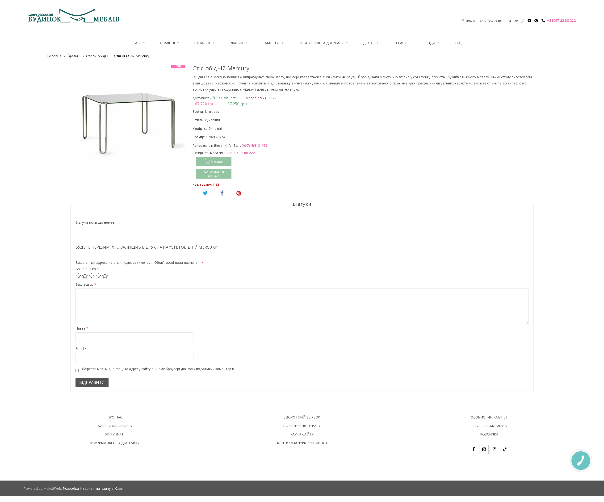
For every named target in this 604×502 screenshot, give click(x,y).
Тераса (400, 43)
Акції (458, 43)
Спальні (167, 43)
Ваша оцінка (87, 269)
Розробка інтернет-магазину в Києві (93, 488)
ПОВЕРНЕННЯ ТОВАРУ (302, 425)
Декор (368, 43)
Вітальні (202, 43)
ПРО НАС (114, 417)
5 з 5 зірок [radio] (105, 276)
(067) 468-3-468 (254, 145)
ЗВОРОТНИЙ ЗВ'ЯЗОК (302, 417)
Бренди (428, 43)
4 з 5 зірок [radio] (98, 276)
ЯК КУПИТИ (115, 434)
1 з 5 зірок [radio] (78, 276)
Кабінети (271, 43)
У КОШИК (217, 161)
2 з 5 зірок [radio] (85, 276)
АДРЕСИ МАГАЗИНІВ (115, 425)
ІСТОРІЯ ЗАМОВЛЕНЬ (489, 425)
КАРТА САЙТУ (302, 434)
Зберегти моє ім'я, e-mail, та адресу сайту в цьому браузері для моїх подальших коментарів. (158, 369)
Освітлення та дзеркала (321, 43)
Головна (54, 56)
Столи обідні (97, 56)
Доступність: (202, 98)
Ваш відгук (86, 284)
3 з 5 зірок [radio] (91, 276)
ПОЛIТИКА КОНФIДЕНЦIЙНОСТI (302, 442)
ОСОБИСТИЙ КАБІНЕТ (489, 417)
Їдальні (236, 43)
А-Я (138, 43)
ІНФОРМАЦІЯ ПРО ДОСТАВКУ (115, 442)
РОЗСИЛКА (489, 434)
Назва (82, 328)
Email (81, 349)
